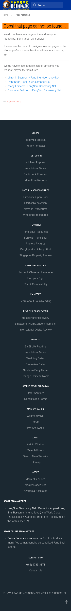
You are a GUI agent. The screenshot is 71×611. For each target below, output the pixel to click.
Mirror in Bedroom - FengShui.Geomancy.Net (33, 77)
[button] (67, 5)
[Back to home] (15, 5)
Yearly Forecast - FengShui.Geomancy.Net (31, 86)
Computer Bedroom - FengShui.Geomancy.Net (34, 90)
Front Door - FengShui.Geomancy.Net (28, 81)
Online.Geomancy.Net (20, 538)
